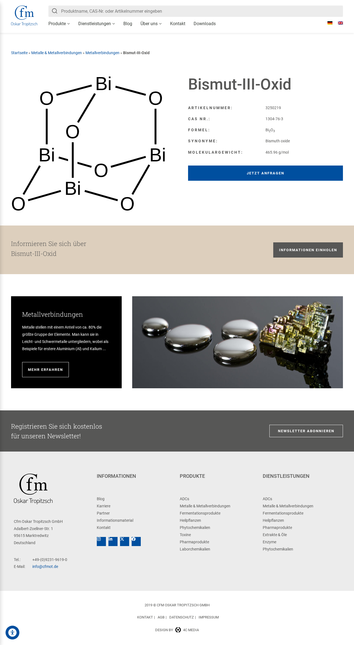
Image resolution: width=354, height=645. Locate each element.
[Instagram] (101, 541)
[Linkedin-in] (113, 541)
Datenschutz (181, 617)
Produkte (57, 23)
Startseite (19, 53)
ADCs (184, 499)
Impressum (209, 617)
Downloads (205, 23)
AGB (161, 617)
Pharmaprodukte (194, 542)
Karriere (103, 506)
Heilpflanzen (190, 520)
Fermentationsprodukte (200, 513)
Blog (127, 23)
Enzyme (269, 542)
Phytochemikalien (195, 527)
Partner (103, 513)
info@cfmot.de (45, 566)
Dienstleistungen (94, 23)
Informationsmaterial (115, 520)
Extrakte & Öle (275, 535)
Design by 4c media (177, 630)
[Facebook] (136, 541)
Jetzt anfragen (265, 173)
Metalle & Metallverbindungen (56, 53)
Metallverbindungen (102, 53)
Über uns (149, 23)
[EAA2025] (12, 632)
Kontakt (177, 23)
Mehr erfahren (45, 370)
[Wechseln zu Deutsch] (327, 23)
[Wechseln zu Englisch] (337, 23)
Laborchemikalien (195, 549)
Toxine (185, 535)
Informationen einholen (308, 250)
